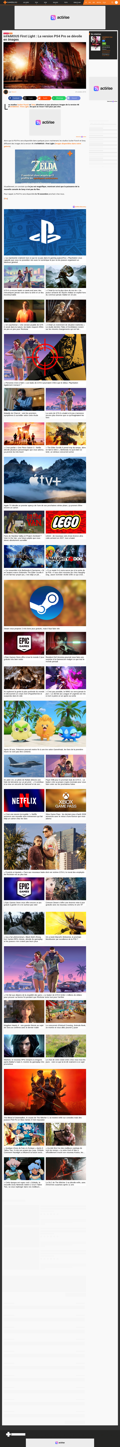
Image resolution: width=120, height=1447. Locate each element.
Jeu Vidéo (26, 2)
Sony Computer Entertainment (106, 51)
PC (86, 2)
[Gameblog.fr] (9, 2)
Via (5, 198)
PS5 (90, 2)
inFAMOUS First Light (107, 38)
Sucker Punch (23, 104)
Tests (66, 2)
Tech (36, 2)
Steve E (14, 92)
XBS (94, 2)
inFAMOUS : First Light (19, 106)
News (10, 33)
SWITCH (99, 2)
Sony (34, 104)
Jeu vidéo (6, 33)
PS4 (104, 41)
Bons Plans (77, 2)
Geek (45, 2)
